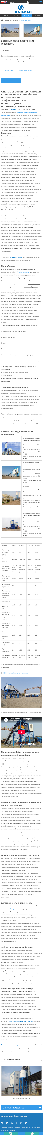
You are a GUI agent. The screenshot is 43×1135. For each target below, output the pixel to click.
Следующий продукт (25, 70)
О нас (16, 15)
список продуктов (13, 1107)
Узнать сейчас (9, 70)
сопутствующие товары (10, 1059)
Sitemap (12, 1130)
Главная (5, 15)
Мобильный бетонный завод (21, 1098)
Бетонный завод (26, 20)
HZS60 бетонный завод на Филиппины (15, 673)
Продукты (27, 15)
